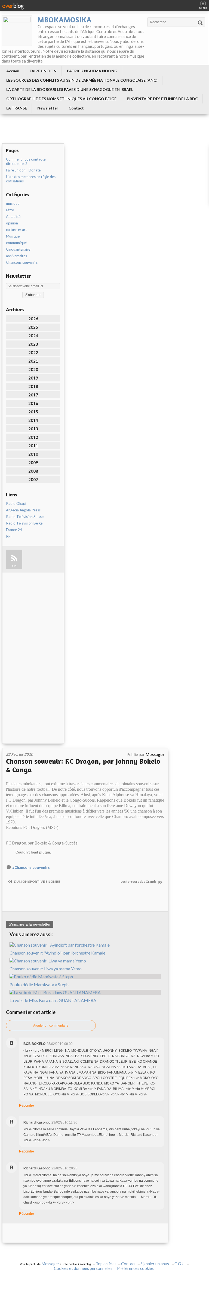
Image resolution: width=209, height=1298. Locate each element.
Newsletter (47, 108)
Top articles (106, 1263)
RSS (14, 566)
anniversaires (16, 256)
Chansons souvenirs (22, 262)
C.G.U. (179, 1263)
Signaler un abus (155, 1263)
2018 (33, 386)
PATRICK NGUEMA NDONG (92, 71)
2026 (33, 318)
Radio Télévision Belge (24, 523)
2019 (33, 377)
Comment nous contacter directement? (26, 161)
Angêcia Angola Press (23, 510)
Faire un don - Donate (23, 170)
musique (12, 203)
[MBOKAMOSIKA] (17, 30)
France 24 (14, 530)
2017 (33, 394)
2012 (33, 437)
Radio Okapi (16, 503)
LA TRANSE (16, 108)
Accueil (12, 71)
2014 (33, 420)
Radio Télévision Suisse (25, 516)
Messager (50, 1263)
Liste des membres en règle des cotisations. (31, 178)
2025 (33, 327)
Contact (76, 108)
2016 (33, 403)
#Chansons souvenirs (31, 867)
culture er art (16, 229)
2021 (33, 360)
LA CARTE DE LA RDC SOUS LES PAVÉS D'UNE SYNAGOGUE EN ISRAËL (69, 89)
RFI (8, 536)
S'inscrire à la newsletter (30, 924)
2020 (33, 369)
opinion (12, 223)
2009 (33, 462)
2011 (33, 445)
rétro (10, 210)
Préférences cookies (135, 1268)
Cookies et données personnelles (83, 1268)
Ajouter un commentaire (51, 1025)
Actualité (13, 216)
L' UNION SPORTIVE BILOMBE (36, 881)
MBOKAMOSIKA (64, 19)
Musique (13, 236)
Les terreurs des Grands (139, 881)
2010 (33, 454)
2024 (33, 335)
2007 (33, 479)
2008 (33, 471)
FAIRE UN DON (43, 71)
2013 (33, 428)
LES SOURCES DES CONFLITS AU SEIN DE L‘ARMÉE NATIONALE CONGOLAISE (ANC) (82, 80)
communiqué (16, 243)
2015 (33, 411)
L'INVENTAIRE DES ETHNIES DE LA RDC (162, 98)
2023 (33, 344)
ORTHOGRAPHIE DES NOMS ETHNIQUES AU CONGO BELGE (61, 98)
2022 (33, 352)
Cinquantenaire (18, 249)
